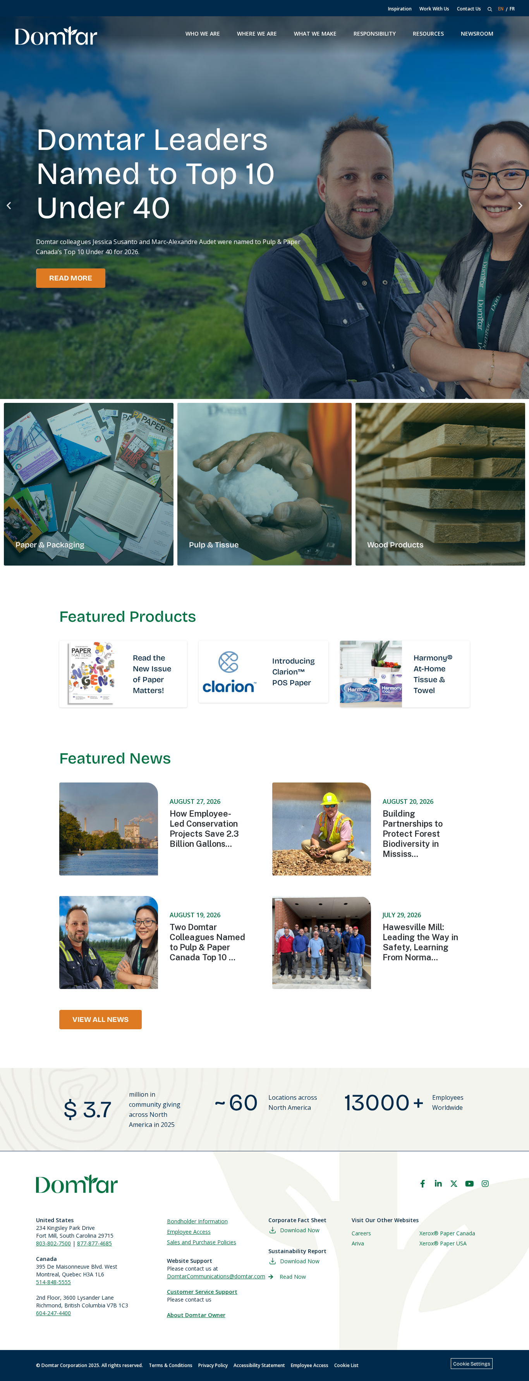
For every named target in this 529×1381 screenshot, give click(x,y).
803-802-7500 (53, 1243)
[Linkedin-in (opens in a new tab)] (438, 1184)
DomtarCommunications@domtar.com (216, 1276)
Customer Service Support (202, 1291)
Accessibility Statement (259, 1365)
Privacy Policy (213, 1365)
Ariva (358, 1243)
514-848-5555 (53, 1282)
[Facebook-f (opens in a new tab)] (422, 1184)
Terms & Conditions (170, 1365)
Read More (70, 278)
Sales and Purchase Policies (201, 1242)
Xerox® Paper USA (443, 1243)
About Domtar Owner (196, 1315)
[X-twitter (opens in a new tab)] (454, 1184)
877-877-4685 (94, 1243)
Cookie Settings (471, 1364)
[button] (9, 205)
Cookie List (346, 1365)
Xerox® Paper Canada (447, 1233)
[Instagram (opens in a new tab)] (485, 1184)
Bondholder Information (197, 1221)
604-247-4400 (53, 1313)
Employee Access (189, 1231)
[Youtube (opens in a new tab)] (469, 1184)
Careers (361, 1233)
